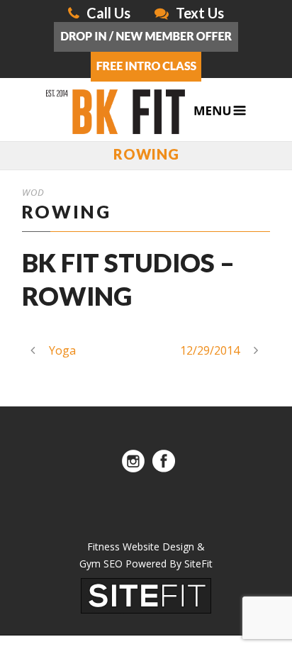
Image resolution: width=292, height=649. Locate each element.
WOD (33, 192)
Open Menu (220, 111)
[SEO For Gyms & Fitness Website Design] (146, 594)
